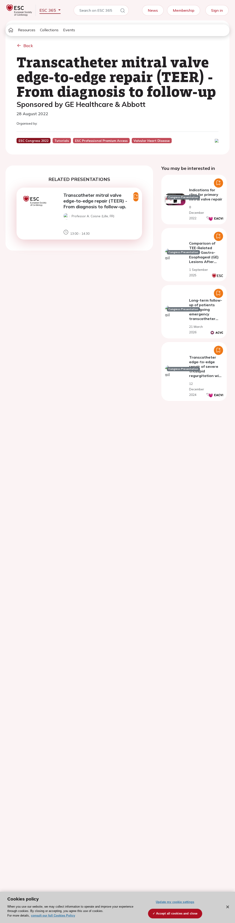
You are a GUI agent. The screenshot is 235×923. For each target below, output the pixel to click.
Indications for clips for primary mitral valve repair (205, 194)
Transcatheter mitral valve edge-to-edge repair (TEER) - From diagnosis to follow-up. (95, 200)
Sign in (217, 10)
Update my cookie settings (175, 902)
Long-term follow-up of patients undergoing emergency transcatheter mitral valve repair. (205, 314)
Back (28, 45)
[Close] (228, 907)
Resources (26, 30)
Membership (183, 10)
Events (69, 30)
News (153, 10)
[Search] (122, 11)
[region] (117, 907)
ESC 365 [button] (48, 10)
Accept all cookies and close (177, 913)
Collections (49, 30)
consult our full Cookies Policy (53, 915)
